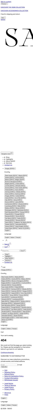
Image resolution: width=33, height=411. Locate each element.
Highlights (9, 159)
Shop (8, 157)
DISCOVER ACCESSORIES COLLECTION (14, 11)
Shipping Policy (9, 372)
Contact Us (8, 165)
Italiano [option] (12, 237)
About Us (7, 393)
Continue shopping (7, 353)
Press (6, 395)
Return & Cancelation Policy (14, 376)
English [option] (7, 237)
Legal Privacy (9, 387)
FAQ (5, 370)
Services (9, 163)
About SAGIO (10, 161)
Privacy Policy (9, 389)
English (7, 230)
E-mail (20, 365)
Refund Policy (9, 374)
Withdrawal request (11, 380)
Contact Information (11, 378)
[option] (11, 175)
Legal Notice (8, 383)
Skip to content (6, 2)
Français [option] (18, 237)
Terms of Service (10, 385)
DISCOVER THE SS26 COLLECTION (13, 7)
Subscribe (4, 367)
